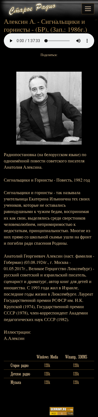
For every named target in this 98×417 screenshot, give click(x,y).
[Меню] (88, 8)
